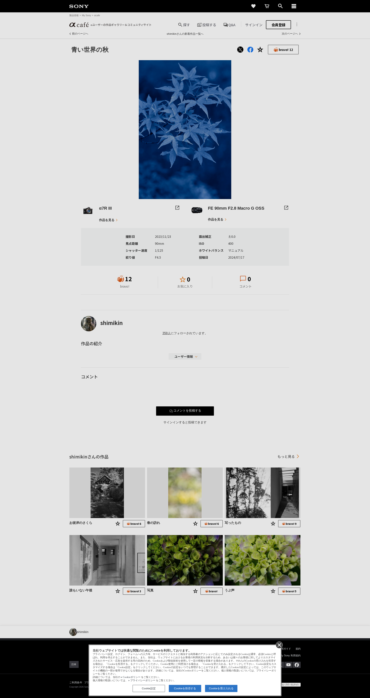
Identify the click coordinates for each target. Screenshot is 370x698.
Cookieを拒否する (185, 688)
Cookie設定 (149, 688)
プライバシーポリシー (142, 680)
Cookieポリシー (131, 677)
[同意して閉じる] (279, 644)
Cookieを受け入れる (221, 688)
